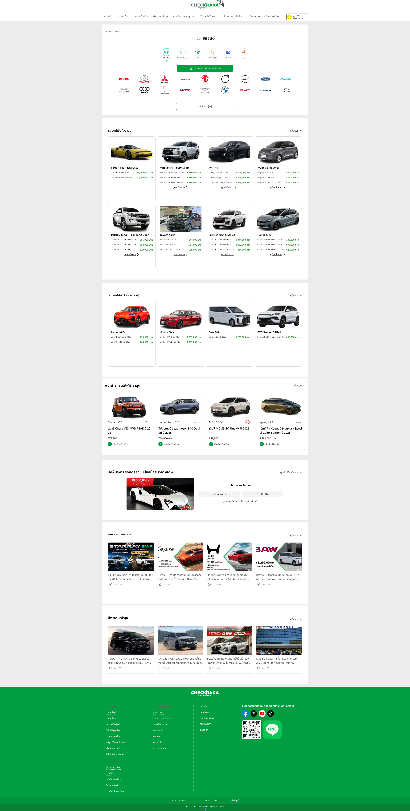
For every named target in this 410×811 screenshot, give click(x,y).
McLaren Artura (241, 485)
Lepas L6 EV (118, 332)
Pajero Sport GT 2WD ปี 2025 (172, 172)
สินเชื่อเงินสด (158, 712)
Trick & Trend (209, 16)
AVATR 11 (214, 168)
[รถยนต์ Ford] (266, 79)
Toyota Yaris (167, 235)
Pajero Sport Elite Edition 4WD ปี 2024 (172, 182)
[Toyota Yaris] (181, 219)
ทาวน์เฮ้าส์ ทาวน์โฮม (115, 791)
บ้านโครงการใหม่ (113, 767)
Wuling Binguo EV (268, 168)
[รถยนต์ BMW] (225, 90)
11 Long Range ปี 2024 (218, 177)
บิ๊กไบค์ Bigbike (113, 730)
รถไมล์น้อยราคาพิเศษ (115, 754)
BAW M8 (214, 332)
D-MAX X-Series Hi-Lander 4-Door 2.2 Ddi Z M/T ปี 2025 (221, 244)
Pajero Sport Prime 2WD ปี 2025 (172, 177)
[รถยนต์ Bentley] (205, 90)
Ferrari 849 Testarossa (124, 168)
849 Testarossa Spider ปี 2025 (123, 172)
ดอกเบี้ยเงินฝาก (160, 724)
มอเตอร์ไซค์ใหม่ (113, 724)
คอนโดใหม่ (110, 773)
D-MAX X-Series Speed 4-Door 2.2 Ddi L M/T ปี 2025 (222, 249)
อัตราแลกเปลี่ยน (160, 748)
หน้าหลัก (107, 16)
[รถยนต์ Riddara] (185, 79)
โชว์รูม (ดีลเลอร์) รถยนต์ (116, 742)
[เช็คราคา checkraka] (205, 6)
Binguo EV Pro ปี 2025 (266, 172)
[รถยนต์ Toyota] (144, 79)
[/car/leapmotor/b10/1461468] (179, 407)
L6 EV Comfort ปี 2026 (120, 342)
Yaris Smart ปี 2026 (168, 239)
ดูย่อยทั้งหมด (179, 187)
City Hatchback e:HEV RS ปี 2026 (271, 239)
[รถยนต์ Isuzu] (124, 79)
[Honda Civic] (181, 316)
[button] (297, 16)
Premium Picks (233, 16)
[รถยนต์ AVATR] (165, 90)
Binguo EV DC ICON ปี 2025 (269, 182)
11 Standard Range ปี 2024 (220, 182)
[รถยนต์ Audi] (144, 90)
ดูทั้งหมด (202, 106)
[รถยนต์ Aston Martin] (124, 90)
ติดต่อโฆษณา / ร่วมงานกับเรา (265, 16)
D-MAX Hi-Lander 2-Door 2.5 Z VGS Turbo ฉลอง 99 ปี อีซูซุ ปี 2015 (124, 239)
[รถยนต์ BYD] (245, 90)
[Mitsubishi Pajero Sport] (181, 152)
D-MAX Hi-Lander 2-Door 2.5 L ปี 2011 (124, 244)
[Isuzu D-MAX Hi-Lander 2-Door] (132, 219)
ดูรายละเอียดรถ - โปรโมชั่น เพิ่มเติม (241, 501)
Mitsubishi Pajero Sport (174, 168)
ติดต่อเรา (204, 730)
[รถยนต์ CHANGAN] (266, 90)
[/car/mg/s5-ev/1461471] (230, 407)
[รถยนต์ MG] (205, 79)
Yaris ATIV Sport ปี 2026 (170, 249)
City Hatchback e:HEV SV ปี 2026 (271, 244)
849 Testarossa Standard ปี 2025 (123, 177)
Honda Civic (167, 332)
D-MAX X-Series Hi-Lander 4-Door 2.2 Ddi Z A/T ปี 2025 (221, 239)
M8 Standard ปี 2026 (217, 337)
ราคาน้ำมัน (157, 742)
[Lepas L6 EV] (132, 316)
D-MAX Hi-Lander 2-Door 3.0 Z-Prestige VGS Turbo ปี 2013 (124, 249)
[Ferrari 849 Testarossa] (132, 152)
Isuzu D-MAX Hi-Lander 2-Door (130, 235)
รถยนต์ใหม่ (111, 712)
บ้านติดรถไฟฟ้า (112, 785)
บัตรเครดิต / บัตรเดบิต (163, 718)
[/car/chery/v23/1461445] (129, 407)
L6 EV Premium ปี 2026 (121, 337)
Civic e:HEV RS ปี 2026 (169, 337)
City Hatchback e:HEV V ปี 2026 (270, 249)
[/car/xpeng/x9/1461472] (281, 407)
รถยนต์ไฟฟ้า (111, 718)
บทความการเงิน (113, 736)
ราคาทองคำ (158, 730)
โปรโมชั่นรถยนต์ (113, 748)
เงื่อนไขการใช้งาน (207, 718)
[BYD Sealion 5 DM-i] (278, 316)
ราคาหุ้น (156, 736)
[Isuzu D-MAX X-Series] (229, 219)
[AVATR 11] (229, 152)
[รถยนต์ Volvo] (225, 79)
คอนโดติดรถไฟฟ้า (114, 779)
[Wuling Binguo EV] (278, 152)
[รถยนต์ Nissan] (245, 79)
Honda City (264, 235)
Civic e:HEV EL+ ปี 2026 (170, 342)
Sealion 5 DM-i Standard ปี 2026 (271, 337)
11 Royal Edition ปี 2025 (219, 172)
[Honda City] (278, 219)
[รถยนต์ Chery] (286, 90)
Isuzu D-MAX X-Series (222, 235)
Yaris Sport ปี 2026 (168, 244)
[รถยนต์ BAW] (185, 90)
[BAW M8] (229, 316)
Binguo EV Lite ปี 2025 (267, 177)
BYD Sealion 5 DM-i (269, 332)
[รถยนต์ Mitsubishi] (165, 79)
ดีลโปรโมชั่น (205, 712)
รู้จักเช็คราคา (205, 724)
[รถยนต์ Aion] (286, 79)
